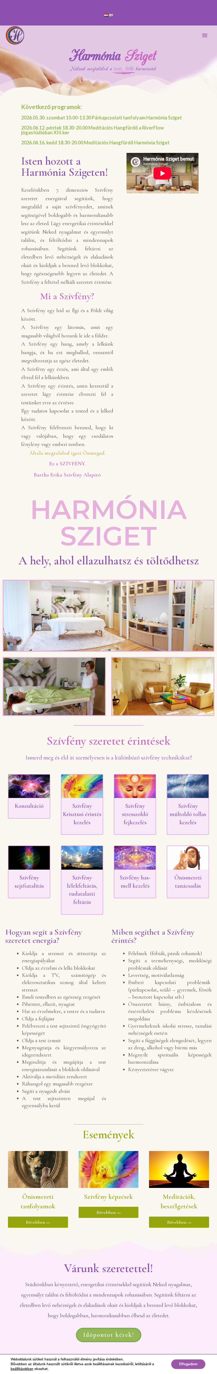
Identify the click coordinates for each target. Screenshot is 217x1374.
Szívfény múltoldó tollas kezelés (188, 814)
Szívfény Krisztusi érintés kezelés (82, 814)
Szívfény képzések (108, 1196)
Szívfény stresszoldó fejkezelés (135, 814)
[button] (38, 1222)
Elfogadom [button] (188, 1364)
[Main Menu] (205, 35)
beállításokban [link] (22, 1369)
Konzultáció (29, 805)
